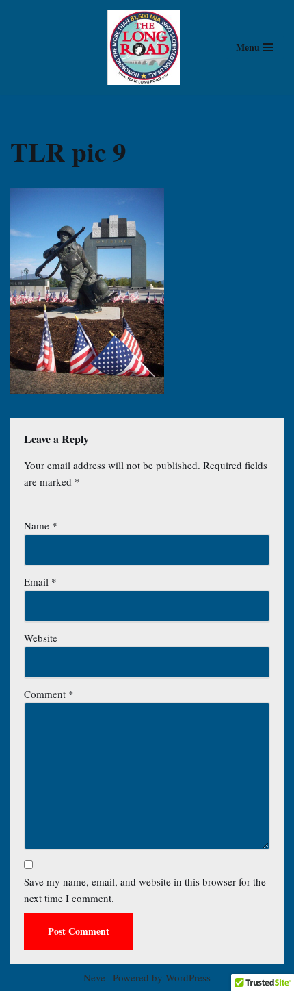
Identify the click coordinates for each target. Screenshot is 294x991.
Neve (94, 977)
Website (40, 637)
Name (40, 525)
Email (40, 581)
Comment (49, 694)
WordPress (188, 977)
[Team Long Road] (147, 47)
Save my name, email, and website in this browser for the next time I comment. (145, 890)
